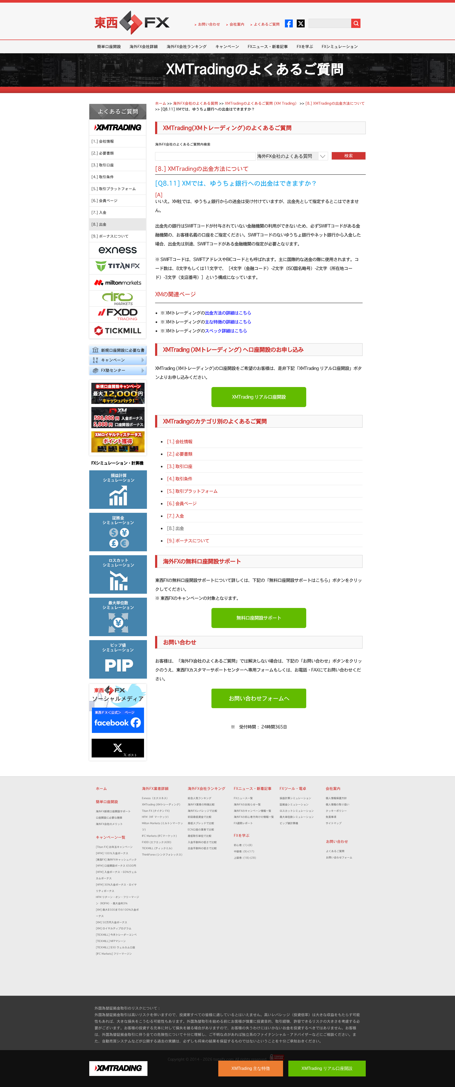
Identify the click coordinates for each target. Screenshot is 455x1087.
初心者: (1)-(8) (243, 845)
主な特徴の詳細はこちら (228, 322)
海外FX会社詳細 (144, 46)
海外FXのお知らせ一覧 (247, 804)
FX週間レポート (243, 823)
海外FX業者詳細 (157, 788)
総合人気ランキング (201, 798)
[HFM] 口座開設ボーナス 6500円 (116, 865)
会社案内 (237, 24)
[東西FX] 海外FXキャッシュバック (116, 859)
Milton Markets (117, 282)
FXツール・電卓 (293, 788)
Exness (117, 250)
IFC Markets (117, 299)
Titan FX (117, 266)
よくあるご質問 (267, 24)
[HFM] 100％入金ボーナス (112, 853)
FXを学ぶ (305, 46)
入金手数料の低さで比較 (202, 842)
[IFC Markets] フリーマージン (114, 953)
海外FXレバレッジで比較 (202, 811)
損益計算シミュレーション (295, 798)
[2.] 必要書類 (102, 153)
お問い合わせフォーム (340, 857)
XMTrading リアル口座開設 (259, 397)
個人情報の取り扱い (337, 804)
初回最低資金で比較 (201, 817)
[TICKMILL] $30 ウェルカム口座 (115, 947)
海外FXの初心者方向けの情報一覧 (254, 817)
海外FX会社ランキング (187, 46)
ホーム (101, 788)
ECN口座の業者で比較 (201, 829)
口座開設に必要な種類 (109, 817)
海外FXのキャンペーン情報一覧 (252, 811)
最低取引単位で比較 (199, 836)
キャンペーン (227, 46)
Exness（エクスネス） (155, 798)
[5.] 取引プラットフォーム (113, 188)
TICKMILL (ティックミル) (157, 848)
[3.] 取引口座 (102, 165)
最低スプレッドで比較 (202, 823)
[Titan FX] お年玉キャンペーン (114, 847)
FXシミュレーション (340, 46)
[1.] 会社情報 (102, 141)
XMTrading (117, 127)
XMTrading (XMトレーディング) (162, 804)
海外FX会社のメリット (109, 824)
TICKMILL (117, 331)
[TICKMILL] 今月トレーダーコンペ (116, 934)
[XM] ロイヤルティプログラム (113, 928)
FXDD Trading (117, 315)
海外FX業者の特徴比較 (201, 804)
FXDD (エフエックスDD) (156, 842)
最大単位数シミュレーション (297, 817)
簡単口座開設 (109, 46)
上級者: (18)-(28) (245, 857)
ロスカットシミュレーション (298, 811)
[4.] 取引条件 (102, 177)
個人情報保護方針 (336, 798)
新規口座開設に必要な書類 (117, 351)
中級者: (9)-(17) (244, 851)
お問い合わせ (209, 24)
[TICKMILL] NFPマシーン (111, 941)
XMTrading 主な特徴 (250, 1068)
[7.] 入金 (98, 212)
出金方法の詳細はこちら (228, 313)
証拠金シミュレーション (295, 804)
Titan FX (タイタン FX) (156, 811)
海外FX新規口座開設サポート (113, 811)
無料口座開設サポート (258, 618)
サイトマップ (334, 823)
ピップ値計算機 (289, 823)
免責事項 (332, 817)
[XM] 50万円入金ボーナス (111, 922)
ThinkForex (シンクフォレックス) (162, 854)
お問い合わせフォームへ (259, 698)
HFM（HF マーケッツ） (156, 817)
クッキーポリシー (336, 811)
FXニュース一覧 (243, 798)
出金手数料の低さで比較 (202, 848)
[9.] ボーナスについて (109, 236)
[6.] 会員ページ (104, 200)
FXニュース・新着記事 (268, 46)
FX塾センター (113, 370)
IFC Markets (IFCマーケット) (159, 836)
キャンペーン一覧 (110, 837)
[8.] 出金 (98, 224)
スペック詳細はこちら (226, 331)
